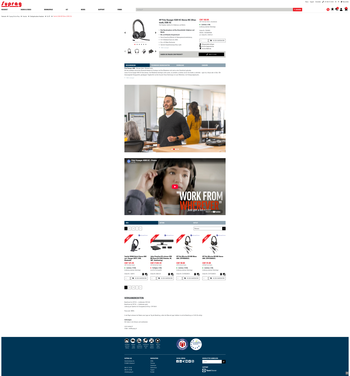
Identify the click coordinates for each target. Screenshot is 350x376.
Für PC (49, 16)
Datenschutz (153, 368)
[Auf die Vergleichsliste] (146, 274)
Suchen (298, 9)
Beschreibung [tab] (131, 65)
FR (338, 2)
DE (335, 2)
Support (312, 2)
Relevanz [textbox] (197, 229)
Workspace (48, 10)
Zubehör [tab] (205, 65)
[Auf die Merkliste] (143, 274)
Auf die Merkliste (206, 48)
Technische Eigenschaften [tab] (160, 65)
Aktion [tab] (162, 223)
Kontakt (152, 372)
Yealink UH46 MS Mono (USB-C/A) (62, 16)
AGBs (151, 361)
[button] (132, 118)
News (306, 2)
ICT (67, 10)
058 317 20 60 (212, 54)
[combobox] (210, 228)
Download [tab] (180, 65)
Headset (4, 10)
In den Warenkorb (218, 40)
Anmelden (318, 2)
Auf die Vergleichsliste (208, 46)
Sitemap (152, 363)
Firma (119, 10)
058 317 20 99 (128, 370)
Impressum (153, 365)
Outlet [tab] (195, 223)
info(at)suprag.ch (128, 372)
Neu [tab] (127, 223)
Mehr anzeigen (165, 48)
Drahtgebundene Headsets (37, 16)
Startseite (3, 16)
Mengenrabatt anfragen (208, 44)
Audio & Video (26, 10)
